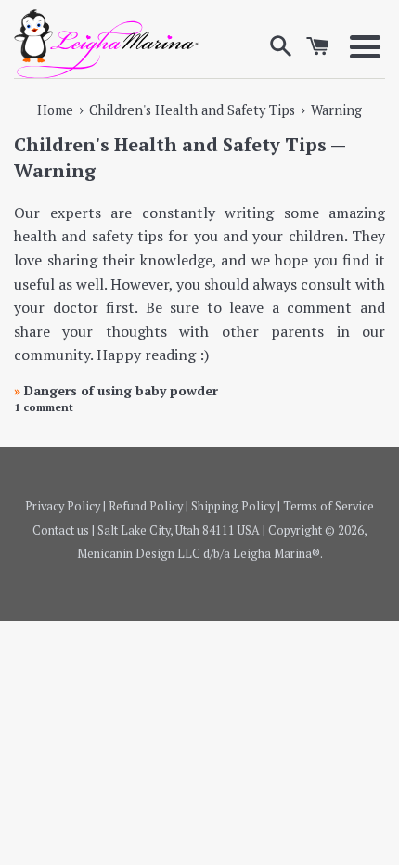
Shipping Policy (233, 506)
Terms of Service (328, 506)
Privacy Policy (62, 506)
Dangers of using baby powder (116, 390)
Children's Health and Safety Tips (170, 144)
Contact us (60, 530)
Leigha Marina (272, 554)
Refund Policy (146, 506)
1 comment (43, 407)
